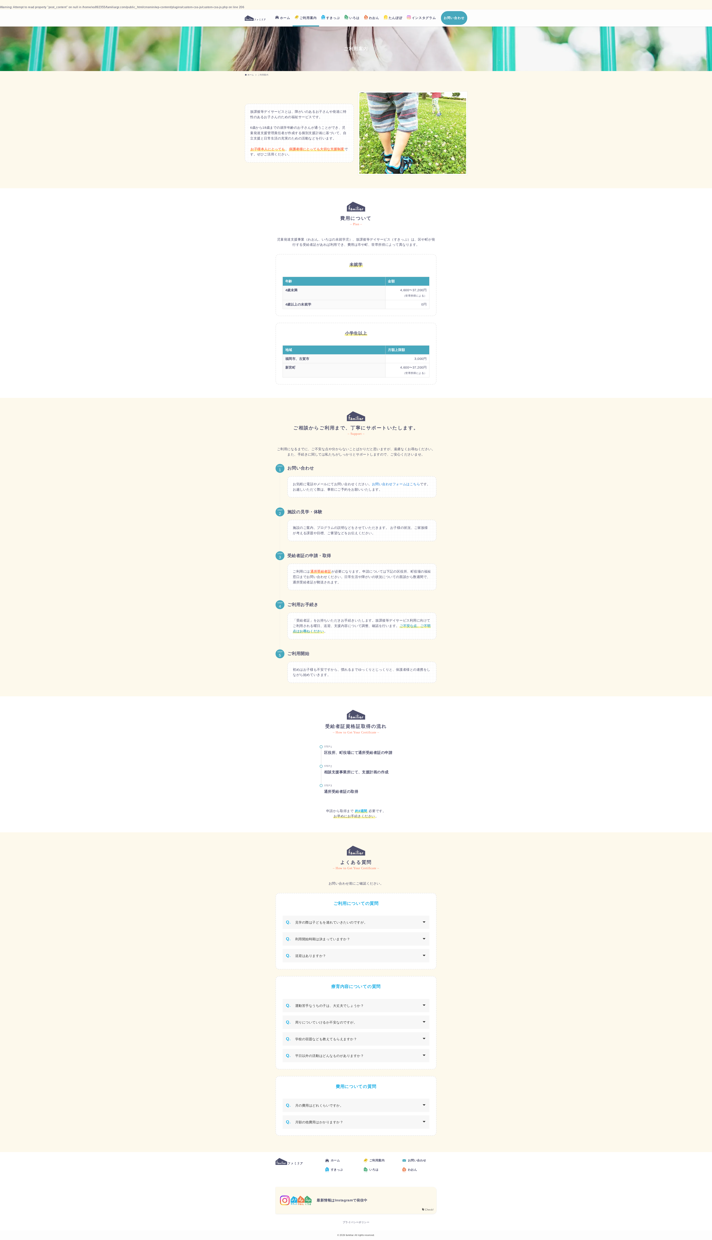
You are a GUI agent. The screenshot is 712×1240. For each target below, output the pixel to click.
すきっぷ (337, 1169)
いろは (373, 1169)
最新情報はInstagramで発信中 (342, 1200)
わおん (412, 1169)
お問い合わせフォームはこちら (396, 484)
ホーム (335, 1160)
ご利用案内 (377, 1160)
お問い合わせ (417, 1160)
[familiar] (255, 18)
